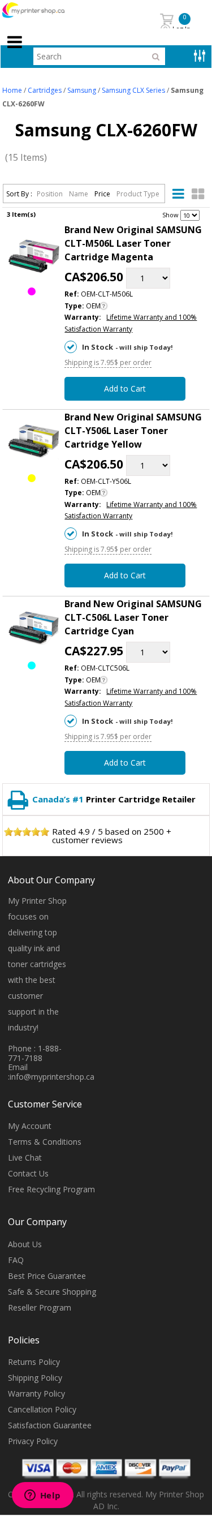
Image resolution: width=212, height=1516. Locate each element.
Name (79, 194)
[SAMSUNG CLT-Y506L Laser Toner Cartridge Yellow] (34, 443)
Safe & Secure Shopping (52, 1291)
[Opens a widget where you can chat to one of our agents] (42, 1496)
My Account (29, 1125)
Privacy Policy (33, 1441)
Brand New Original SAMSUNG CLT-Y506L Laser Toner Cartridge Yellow (133, 430)
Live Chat (25, 1157)
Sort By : (19, 194)
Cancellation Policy (42, 1409)
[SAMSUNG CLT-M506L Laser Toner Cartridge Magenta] (34, 256)
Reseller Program (39, 1307)
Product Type (137, 194)
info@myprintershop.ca (52, 1076)
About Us (25, 1244)
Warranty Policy (36, 1393)
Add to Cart (125, 388)
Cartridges (45, 90)
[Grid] (198, 194)
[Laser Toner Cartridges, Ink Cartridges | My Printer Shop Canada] (46, 10)
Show (170, 215)
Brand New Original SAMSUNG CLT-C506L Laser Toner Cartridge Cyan (133, 617)
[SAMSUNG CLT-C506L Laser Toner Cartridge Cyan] (34, 630)
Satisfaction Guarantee (50, 1425)
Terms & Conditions (44, 1141)
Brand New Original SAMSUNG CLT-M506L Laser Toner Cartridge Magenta (133, 243)
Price (103, 194)
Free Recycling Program (51, 1189)
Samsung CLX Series (133, 90)
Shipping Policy (35, 1377)
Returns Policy (34, 1361)
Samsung (81, 90)
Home (12, 90)
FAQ (16, 1260)
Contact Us (28, 1173)
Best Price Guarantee (47, 1275)
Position (50, 194)
